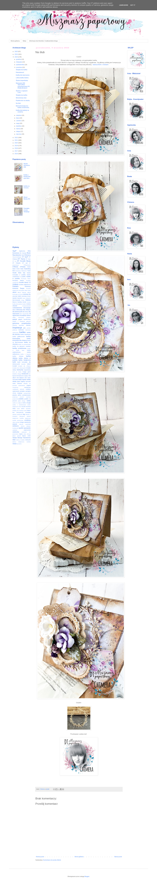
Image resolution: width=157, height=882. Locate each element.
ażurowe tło (27, 294)
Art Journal (23, 253)
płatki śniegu (21, 400)
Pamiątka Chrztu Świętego (26, 210)
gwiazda (15, 325)
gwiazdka (21, 325)
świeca (14, 441)
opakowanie (21, 385)
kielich (29, 364)
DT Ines (28, 259)
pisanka (15, 395)
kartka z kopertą (25, 354)
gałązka (28, 317)
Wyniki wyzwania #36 (27, 165)
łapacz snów (26, 435)
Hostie (15, 273)
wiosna (22, 426)
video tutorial (16, 422)
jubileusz (15, 330)
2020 (16, 143)
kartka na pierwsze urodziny (22, 346)
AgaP (14, 251)
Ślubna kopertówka (22, 80)
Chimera (27, 255)
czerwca (19, 120)
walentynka (27, 422)
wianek (15, 424)
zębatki (19, 435)
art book (20, 294)
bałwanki (28, 298)
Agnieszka (22, 251)
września (19, 67)
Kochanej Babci (25, 278)
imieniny (28, 325)
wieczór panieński (25, 424)
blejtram (28, 300)
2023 (16, 57)
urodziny (27, 420)
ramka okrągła (26, 402)
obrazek (19, 383)
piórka (19, 395)
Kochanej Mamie (18, 280)
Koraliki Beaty (23, 282)
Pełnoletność (20, 72)
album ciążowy (22, 292)
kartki (14, 362)
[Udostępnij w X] (58, 789)
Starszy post (118, 857)
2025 (16, 51)
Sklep (24, 41)
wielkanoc (16, 426)
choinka (28, 304)
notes (14, 383)
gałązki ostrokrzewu (24, 319)
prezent (22, 397)
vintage (22, 422)
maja (18, 123)
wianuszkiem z (98, 64)
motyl (20, 379)
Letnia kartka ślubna (22, 78)
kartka (22, 332)
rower (18, 408)
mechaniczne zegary (22, 375)
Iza (24, 273)
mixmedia (15, 379)
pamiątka (22, 391)
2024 (16, 54)
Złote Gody (28, 290)
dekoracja (19, 310)
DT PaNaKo (17, 263)
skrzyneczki (19, 412)
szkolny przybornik (17, 414)
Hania (29, 270)
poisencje (15, 397)
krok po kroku (17, 372)
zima (25, 434)
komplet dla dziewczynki (19, 368)
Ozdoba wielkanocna (25, 284)
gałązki (15, 319)
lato (30, 373)
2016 (16, 153)
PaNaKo (16, 286)
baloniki (15, 298)
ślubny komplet (20, 439)
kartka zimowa (18, 356)
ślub (14, 440)
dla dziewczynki (17, 311)
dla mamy (25, 311)
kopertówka (27, 370)
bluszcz (15, 302)
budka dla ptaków (17, 304)
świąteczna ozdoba (24, 441)
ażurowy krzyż (26, 296)
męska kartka (26, 379)
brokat (29, 302)
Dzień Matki (19, 268)
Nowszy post (40, 857)
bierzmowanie (16, 300)
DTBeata (15, 267)
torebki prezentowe (18, 420)
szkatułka (28, 412)
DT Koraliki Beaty (24, 261)
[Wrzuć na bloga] (56, 789)
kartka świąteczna (25, 360)
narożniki (28, 381)
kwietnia (19, 126)
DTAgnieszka (27, 265)
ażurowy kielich (17, 296)
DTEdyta (22, 267)
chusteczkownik (26, 305)
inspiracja (17, 327)
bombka (20, 302)
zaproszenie (27, 430)
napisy (23, 381)
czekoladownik (17, 308)
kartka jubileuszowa (19, 336)
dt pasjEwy (23, 315)
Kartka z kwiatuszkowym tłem (27, 176)
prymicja (28, 397)
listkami (105, 64)
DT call (24, 263)
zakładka (15, 430)
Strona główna (15, 41)
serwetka (28, 408)
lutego (18, 131)
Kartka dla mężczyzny (22, 75)
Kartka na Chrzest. (27, 186)
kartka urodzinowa (19, 348)
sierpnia (19, 115)
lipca (18, 118)
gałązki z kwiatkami (19, 321)
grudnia (18, 59)
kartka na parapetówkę (24, 344)
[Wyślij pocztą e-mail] (54, 789)
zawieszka (16, 432)
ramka (29, 401)
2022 (16, 137)
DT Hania (21, 259)
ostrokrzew (27, 387)
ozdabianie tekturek (18, 389)
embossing (21, 317)
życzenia (19, 443)
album (14, 292)
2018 (16, 148)
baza (24, 298)
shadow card (22, 410)
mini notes (27, 377)
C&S (22, 255)
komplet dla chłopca (24, 366)
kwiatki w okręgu (17, 373)
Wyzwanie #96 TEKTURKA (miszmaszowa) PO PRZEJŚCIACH (23, 85)
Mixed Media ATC (27, 198)
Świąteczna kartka (21, 70)
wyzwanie (27, 428)
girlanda (28, 321)
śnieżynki (28, 439)
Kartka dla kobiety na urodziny (22, 111)
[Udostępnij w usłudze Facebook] (61, 789)
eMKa (14, 317)
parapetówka (27, 393)
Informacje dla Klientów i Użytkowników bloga (43, 41)
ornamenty (15, 387)
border (24, 302)
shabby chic (16, 410)
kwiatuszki (25, 374)
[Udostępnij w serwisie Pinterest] (63, 789)
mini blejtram (20, 377)
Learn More (123, 5)
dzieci (29, 315)
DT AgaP (25, 257)
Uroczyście (21, 290)
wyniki (21, 428)
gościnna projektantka (22, 323)
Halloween (24, 270)
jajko (24, 328)
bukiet (24, 304)
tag (24, 414)
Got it (132, 5)
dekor (14, 309)
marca (18, 128)
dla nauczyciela (24, 313)
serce (22, 408)
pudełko (21, 399)
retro (20, 406)
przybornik (15, 399)
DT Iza (14, 261)
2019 (16, 145)
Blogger (86, 876)
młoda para (16, 381)
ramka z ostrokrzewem (19, 404)
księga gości (27, 372)
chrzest (15, 306)
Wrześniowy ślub (21, 98)
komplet (15, 366)
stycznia (19, 134)
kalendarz (21, 330)
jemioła (29, 328)
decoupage (27, 308)
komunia (20, 370)
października (20, 64)
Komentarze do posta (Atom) (52, 860)
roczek (23, 406)
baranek (19, 298)
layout (14, 375)
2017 (16, 151)
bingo (22, 300)
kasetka (23, 364)
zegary (21, 434)
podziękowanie (26, 395)
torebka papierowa (25, 418)
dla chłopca (27, 310)
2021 (16, 140)
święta (15, 444)
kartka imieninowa (25, 334)
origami (29, 385)
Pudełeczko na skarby (23, 100)
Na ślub (18, 103)
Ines (19, 273)
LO (30, 282)
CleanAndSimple (17, 257)
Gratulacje (18, 270)
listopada (19, 62)
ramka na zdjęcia (17, 402)
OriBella (15, 284)
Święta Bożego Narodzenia (22, 438)
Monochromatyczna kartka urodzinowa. (22, 106)
